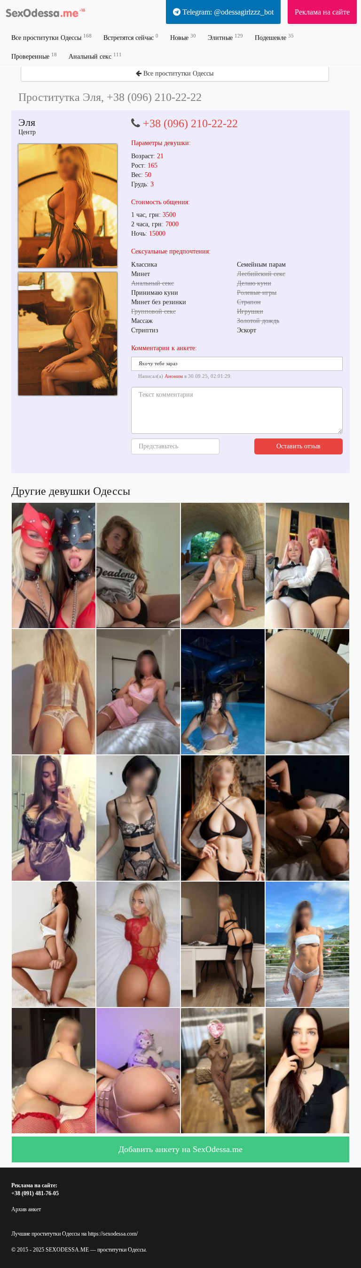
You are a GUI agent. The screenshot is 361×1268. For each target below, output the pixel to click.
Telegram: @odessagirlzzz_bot (227, 12)
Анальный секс (95, 56)
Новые (183, 37)
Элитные (225, 37)
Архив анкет (26, 1209)
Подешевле (274, 37)
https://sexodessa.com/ (113, 1233)
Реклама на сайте (322, 12)
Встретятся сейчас (130, 37)
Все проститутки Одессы (51, 37)
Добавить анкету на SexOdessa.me (180, 1149)
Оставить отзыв (298, 446)
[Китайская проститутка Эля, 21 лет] (67, 206)
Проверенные (34, 56)
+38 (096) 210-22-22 (190, 123)
